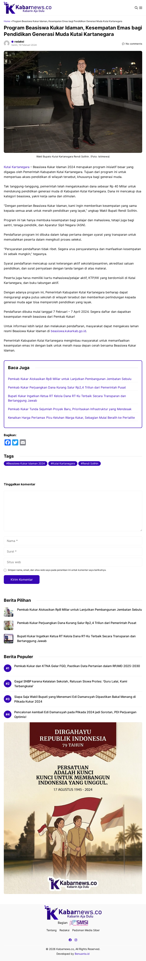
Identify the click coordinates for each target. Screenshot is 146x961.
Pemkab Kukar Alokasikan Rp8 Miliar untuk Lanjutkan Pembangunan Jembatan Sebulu (69, 379)
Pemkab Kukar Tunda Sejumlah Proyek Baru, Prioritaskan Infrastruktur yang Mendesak (70, 409)
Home (7, 21)
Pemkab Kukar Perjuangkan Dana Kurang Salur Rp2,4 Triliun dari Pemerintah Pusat (67, 387)
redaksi (19, 41)
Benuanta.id (82, 953)
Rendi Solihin (90, 463)
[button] (136, 8)
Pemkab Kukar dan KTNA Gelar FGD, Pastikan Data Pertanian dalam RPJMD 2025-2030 (77, 666)
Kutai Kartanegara (16, 167)
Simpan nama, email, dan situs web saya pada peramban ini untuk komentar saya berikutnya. (57, 570)
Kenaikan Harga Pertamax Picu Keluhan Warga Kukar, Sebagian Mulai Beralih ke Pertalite (71, 417)
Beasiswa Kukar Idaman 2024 (26, 463)
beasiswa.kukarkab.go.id (68, 331)
